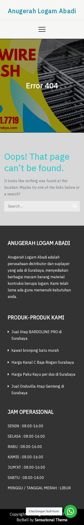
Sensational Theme (51, 519)
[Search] (74, 206)
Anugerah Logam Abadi (42, 11)
